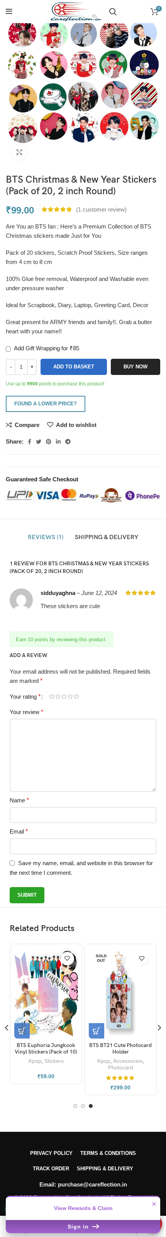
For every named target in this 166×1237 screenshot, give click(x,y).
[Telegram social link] (68, 442)
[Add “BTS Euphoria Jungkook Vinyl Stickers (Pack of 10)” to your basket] (22, 1031)
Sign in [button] (79, 1227)
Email (19, 831)
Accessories (127, 1061)
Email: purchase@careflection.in (83, 1184)
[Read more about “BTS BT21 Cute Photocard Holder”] (96, 1031)
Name (19, 800)
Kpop (35, 1061)
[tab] (45, 538)
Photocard (120, 1068)
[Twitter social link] (39, 442)
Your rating (25, 697)
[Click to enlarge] (19, 152)
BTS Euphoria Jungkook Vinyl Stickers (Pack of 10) (46, 1048)
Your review (26, 712)
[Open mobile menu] (9, 11)
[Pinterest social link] (49, 442)
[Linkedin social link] (58, 442)
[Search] (112, 11)
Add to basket (73, 367)
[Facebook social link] (29, 442)
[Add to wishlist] (67, 958)
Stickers (54, 1061)
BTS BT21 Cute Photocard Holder (120, 1048)
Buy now (135, 367)
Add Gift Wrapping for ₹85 (46, 348)
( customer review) (101, 209)
